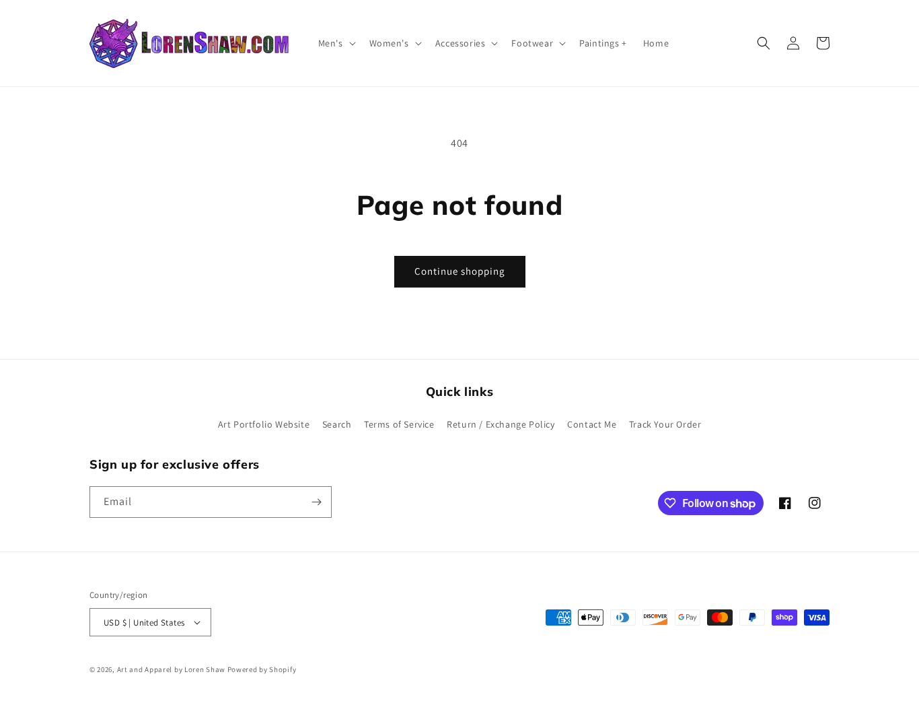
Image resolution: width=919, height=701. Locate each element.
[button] (335, 43)
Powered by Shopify (262, 669)
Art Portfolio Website (264, 424)
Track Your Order (665, 424)
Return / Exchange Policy (500, 424)
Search (337, 424)
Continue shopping (459, 271)
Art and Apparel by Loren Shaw (171, 669)
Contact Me (591, 424)
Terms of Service (399, 424)
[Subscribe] (316, 502)
